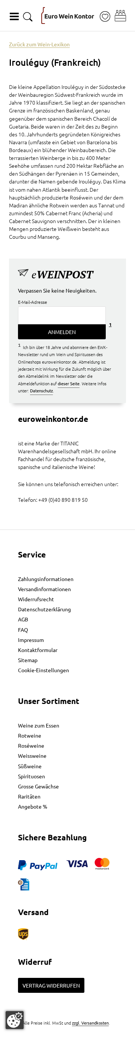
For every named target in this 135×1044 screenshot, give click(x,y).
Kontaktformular (37, 649)
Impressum (31, 639)
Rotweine (29, 735)
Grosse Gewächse (38, 786)
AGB (23, 619)
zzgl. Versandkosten (90, 1023)
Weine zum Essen (38, 725)
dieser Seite (69, 383)
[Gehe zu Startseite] (67, 15)
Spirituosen (31, 776)
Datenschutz (41, 390)
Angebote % (32, 806)
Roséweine (31, 745)
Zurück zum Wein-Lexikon (39, 44)
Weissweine (32, 755)
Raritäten (29, 796)
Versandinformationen (44, 589)
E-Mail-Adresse (32, 302)
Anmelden (62, 331)
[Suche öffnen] (27, 16)
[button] (120, 15)
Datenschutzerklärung (44, 609)
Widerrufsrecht (36, 599)
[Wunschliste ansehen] (105, 16)
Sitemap (28, 660)
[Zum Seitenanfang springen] (67, 1038)
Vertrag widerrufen (51, 985)
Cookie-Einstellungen (43, 670)
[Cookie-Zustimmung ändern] (15, 1020)
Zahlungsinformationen (46, 578)
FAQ (23, 629)
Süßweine (30, 766)
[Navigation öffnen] (14, 16)
